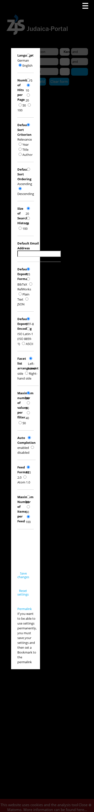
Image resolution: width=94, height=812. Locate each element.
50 (24, 105)
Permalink (24, 609)
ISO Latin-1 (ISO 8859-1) (25, 339)
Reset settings (23, 592)
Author (27, 154)
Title (25, 149)
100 (24, 228)
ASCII (29, 344)
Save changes (23, 575)
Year (25, 144)
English (27, 65)
